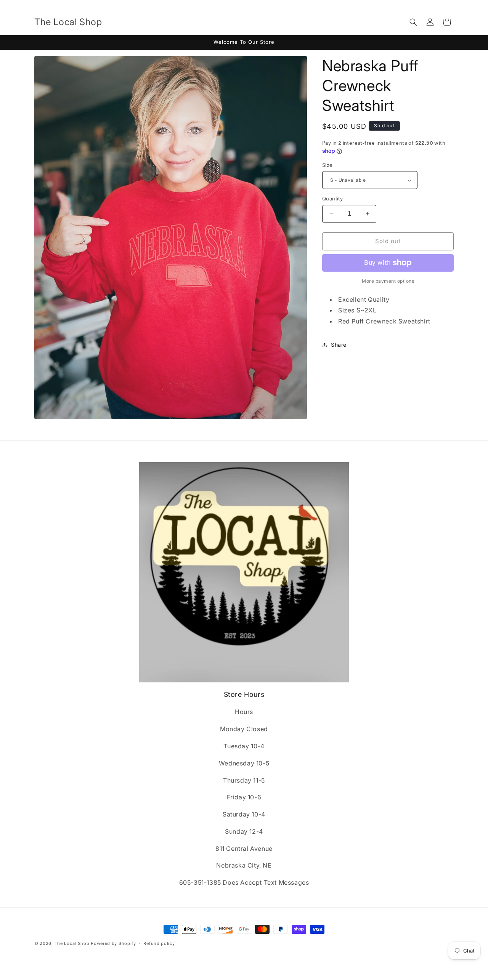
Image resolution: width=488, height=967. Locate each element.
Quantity (332, 198)
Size (327, 165)
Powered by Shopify (113, 943)
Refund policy (159, 943)
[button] (413, 22)
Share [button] (339, 344)
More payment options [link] (388, 281)
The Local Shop (72, 943)
